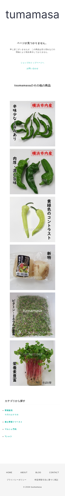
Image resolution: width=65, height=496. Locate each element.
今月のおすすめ (12, 415)
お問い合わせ (32, 68)
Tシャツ (8, 436)
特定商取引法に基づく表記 (46, 480)
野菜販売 (9, 410)
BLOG (38, 472)
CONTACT (54, 472)
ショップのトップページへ (32, 63)
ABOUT (23, 472)
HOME (9, 472)
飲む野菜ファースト (14, 422)
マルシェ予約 (11, 429)
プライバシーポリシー (16, 480)
